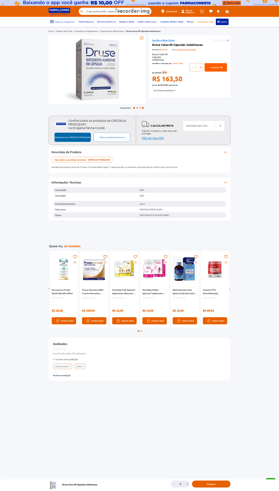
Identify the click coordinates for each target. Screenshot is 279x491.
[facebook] (137, 108)
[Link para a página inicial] (51, 31)
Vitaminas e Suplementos (86, 31)
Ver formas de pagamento (164, 90)
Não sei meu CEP (153, 138)
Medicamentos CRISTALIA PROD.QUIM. (73, 137)
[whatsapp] (143, 108)
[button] (132, 10)
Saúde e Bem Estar (64, 31)
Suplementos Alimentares (112, 31)
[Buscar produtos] (81, 11)
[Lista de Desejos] (211, 11)
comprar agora (67, 321)
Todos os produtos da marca (112, 137)
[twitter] (134, 108)
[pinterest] (140, 108)
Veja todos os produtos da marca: (82, 159)
